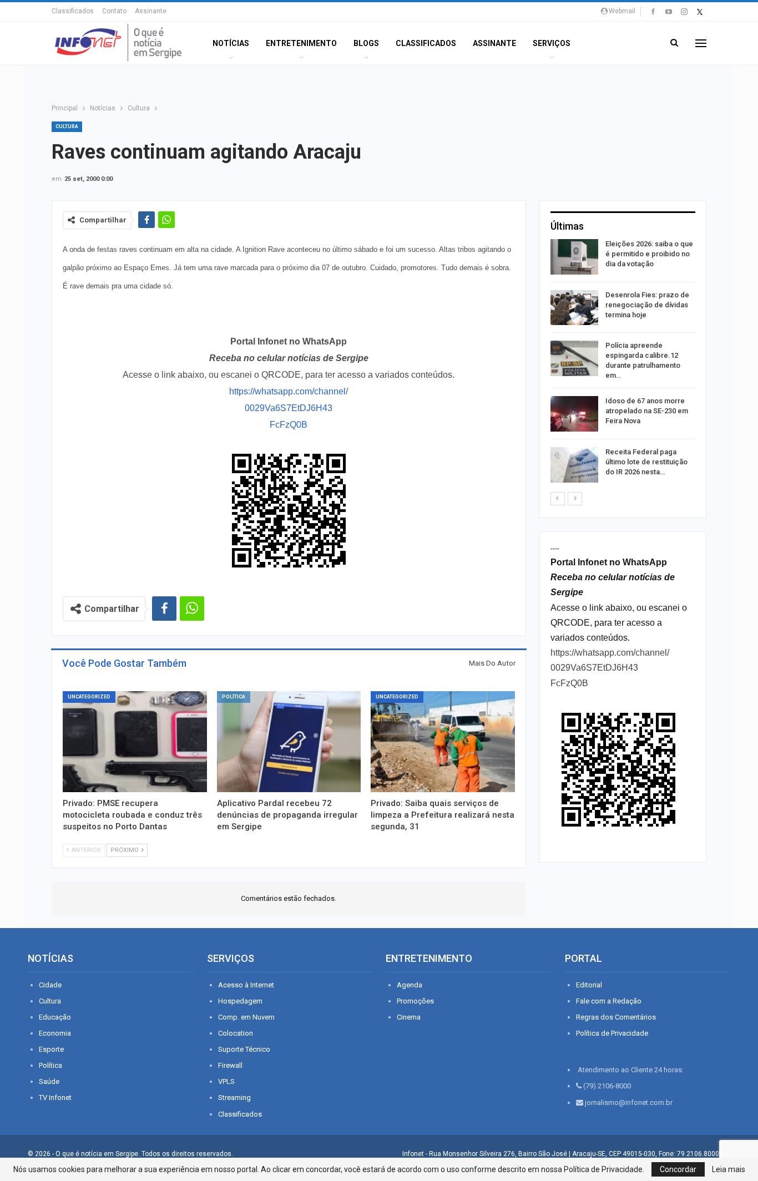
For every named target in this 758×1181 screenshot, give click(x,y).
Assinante (150, 11)
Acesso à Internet (246, 985)
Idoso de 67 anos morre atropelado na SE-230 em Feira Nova (646, 411)
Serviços (551, 43)
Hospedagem (240, 1001)
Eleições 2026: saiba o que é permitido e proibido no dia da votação (649, 254)
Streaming (234, 1097)
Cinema (409, 1017)
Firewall (230, 1065)
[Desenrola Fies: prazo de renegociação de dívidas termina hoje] (574, 308)
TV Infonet (55, 1097)
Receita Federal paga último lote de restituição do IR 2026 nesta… (646, 462)
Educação (55, 1017)
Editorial (589, 985)
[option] (622, 362)
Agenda (409, 985)
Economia (55, 1033)
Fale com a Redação (608, 1001)
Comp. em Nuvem (246, 1017)
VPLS (226, 1081)
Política (233, 697)
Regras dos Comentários (616, 1017)
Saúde (49, 1081)
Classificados (73, 11)
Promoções (415, 1001)
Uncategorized (89, 697)
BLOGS (366, 43)
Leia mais (728, 1169)
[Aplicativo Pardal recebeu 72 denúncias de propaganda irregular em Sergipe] (289, 741)
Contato (114, 11)
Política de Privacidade (612, 1033)
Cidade (50, 985)
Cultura (66, 126)
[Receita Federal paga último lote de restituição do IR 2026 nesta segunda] (574, 465)
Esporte (51, 1049)
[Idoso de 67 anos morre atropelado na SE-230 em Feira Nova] (574, 414)
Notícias (231, 43)
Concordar (678, 1169)
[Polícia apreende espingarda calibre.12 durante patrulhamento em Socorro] (574, 358)
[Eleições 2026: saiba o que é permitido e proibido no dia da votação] (574, 257)
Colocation (235, 1033)
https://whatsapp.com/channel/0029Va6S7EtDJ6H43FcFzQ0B (288, 408)
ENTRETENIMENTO (301, 43)
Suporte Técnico (244, 1049)
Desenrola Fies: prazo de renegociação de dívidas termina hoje (647, 305)
